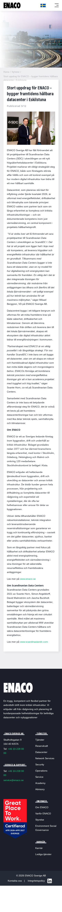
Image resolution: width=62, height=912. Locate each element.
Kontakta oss (15, 880)
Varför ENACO (43, 813)
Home (6, 72)
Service (39, 777)
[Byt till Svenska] (43, 5)
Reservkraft (41, 746)
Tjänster (39, 739)
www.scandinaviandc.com (33, 641)
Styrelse (39, 819)
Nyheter (15, 72)
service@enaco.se (13, 780)
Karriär (39, 848)
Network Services (44, 758)
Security (39, 764)
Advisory (40, 789)
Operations (41, 770)
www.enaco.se (28, 578)
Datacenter (41, 752)
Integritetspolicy (36, 880)
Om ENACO (41, 807)
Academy (40, 783)
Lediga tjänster (43, 854)
